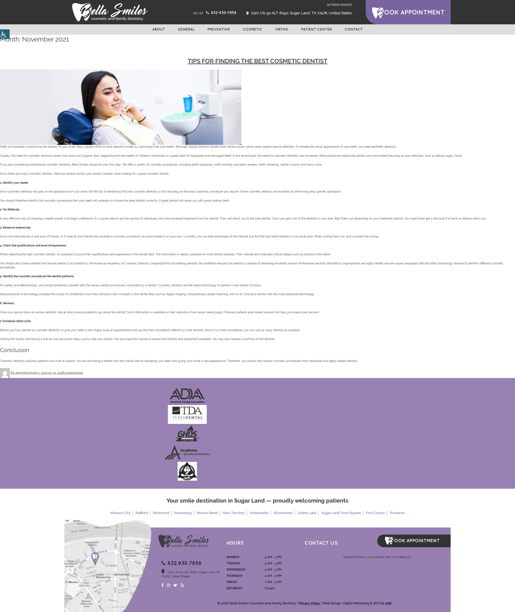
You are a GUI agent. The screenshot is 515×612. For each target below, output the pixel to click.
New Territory (234, 513)
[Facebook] (162, 585)
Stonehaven (283, 513)
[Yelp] (182, 585)
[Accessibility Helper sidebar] (5, 34)
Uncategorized (73, 372)
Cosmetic (252, 29)
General (186, 29)
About (158, 29)
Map (107, 565)
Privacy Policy (309, 603)
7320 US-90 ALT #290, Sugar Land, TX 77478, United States (301, 13)
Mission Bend (207, 513)
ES (201, 13)
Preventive (218, 29)
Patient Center (316, 29)
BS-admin (17, 372)
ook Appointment (414, 12)
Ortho (281, 29)
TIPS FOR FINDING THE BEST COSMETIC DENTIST (257, 61)
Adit (388, 603)
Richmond (161, 513)
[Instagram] (168, 585)
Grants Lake (307, 513)
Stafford (141, 513)
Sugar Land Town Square (341, 513)
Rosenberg (183, 513)
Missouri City (120, 513)
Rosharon (397, 513)
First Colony (375, 513)
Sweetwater (259, 513)
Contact (354, 29)
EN (195, 13)
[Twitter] (175, 585)
